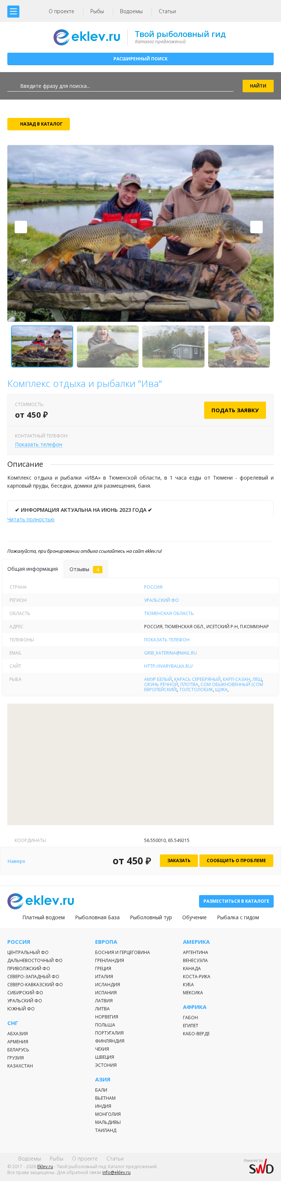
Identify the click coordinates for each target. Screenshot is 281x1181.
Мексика (193, 993)
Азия (102, 1079)
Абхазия (17, 1034)
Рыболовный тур (151, 917)
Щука (221, 689)
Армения (17, 1042)
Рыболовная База (97, 917)
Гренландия (109, 960)
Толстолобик (196, 689)
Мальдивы (108, 1122)
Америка (196, 942)
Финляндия (109, 1041)
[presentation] (21, 227)
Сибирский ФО (25, 993)
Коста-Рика (196, 976)
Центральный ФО (28, 952)
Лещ (257, 679)
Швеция (104, 1057)
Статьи (167, 11)
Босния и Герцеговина (122, 952)
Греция (103, 968)
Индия (103, 1106)
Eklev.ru (45, 1166)
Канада (192, 968)
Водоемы (131, 11)
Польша (105, 1025)
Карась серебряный (197, 679)
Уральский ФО (161, 600)
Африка (194, 1007)
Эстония (106, 1065)
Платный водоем (43, 917)
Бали (101, 1090)
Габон (190, 1017)
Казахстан (20, 1066)
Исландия (107, 984)
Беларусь (18, 1050)
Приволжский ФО (28, 968)
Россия (153, 587)
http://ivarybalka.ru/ (168, 666)
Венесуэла (195, 960)
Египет (190, 1025)
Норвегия (106, 1017)
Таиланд (105, 1130)
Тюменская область (169, 613)
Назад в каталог (41, 124)
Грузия (15, 1058)
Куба (188, 984)
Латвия (104, 1001)
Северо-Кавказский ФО (35, 984)
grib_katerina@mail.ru (170, 653)
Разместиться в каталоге (236, 901)
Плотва (189, 684)
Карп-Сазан (236, 679)
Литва (102, 1009)
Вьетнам (105, 1098)
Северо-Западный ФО (33, 976)
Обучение (194, 917)
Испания (106, 993)
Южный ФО (21, 1009)
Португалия (109, 1033)
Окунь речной (161, 684)
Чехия (102, 1049)
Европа (106, 942)
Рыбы (97, 11)
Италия (104, 976)
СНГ (12, 1023)
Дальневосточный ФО (35, 960)
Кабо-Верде (196, 1034)
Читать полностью (31, 519)
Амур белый (158, 679)
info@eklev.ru (116, 1172)
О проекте (61, 11)
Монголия (108, 1114)
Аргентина (195, 952)
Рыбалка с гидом (238, 917)
